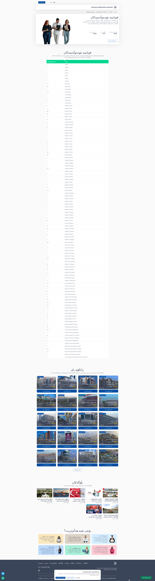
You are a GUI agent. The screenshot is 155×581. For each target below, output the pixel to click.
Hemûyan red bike (70, 577)
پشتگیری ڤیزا (53, 563)
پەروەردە (67, 563)
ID (38, 573)
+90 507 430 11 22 (44, 567)
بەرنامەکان (79, 563)
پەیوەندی (40, 563)
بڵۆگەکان (60, 563)
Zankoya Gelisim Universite (101, 12)
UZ (47, 573)
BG (52, 573)
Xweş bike (78, 577)
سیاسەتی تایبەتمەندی (54, 578)
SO (41, 573)
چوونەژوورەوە (41, 2)
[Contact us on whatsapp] (3, 578)
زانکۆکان (110, 12)
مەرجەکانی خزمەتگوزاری (43, 578)
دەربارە (46, 563)
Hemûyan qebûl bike (60, 577)
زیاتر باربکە (77, 469)
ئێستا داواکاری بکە (108, 391)
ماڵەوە (115, 12)
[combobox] (51, 2)
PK (49, 573)
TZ (44, 573)
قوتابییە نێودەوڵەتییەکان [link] (90, 12)
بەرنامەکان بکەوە (113, 41)
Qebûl (72, 563)
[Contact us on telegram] (3, 573)
